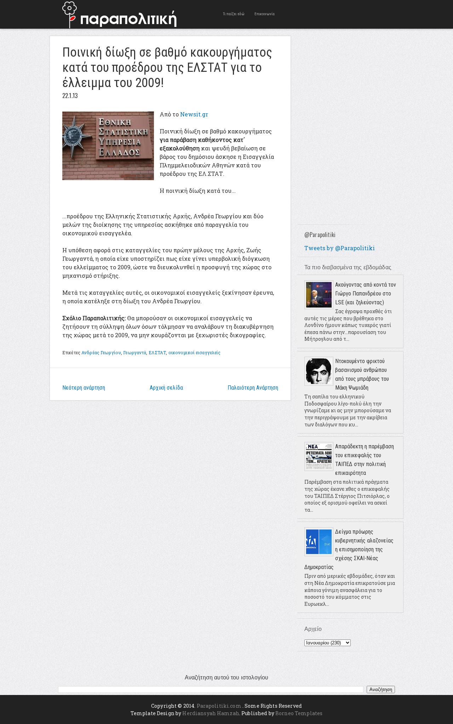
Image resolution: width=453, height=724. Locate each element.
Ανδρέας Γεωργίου (101, 352)
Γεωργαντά (134, 352)
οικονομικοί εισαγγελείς (194, 352)
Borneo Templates (298, 713)
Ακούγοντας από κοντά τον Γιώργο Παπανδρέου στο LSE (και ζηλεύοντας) (365, 293)
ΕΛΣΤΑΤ (157, 352)
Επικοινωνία (264, 14)
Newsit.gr (194, 114)
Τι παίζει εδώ (234, 14)
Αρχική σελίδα (166, 387)
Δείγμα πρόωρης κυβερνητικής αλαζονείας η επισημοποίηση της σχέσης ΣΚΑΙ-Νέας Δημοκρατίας (349, 549)
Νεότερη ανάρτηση (83, 387)
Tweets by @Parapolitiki (339, 248)
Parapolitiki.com (219, 705)
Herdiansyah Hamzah (210, 713)
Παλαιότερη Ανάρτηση (253, 387)
